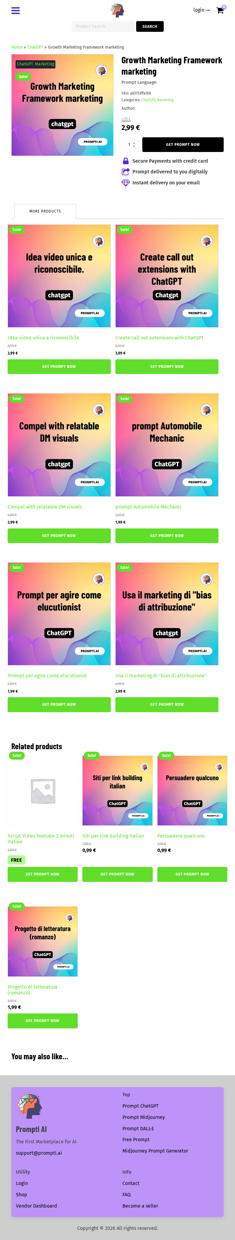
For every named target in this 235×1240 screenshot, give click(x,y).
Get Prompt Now (183, 145)
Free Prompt (136, 1139)
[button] (103, 64)
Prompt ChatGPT (140, 1106)
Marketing (44, 64)
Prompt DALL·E (138, 1128)
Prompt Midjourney (143, 1117)
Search (150, 26)
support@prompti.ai (39, 1153)
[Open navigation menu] (16, 11)
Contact (131, 1183)
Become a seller (140, 1206)
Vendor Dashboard (36, 1206)
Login (22, 1183)
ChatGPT (35, 47)
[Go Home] (117, 10)
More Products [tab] (45, 211)
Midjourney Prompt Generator (155, 1151)
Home (16, 47)
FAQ (126, 1194)
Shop (21, 1194)
